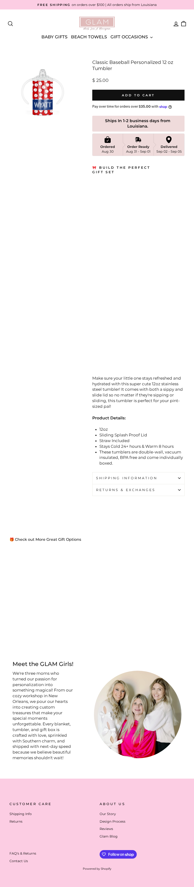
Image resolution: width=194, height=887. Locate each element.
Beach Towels (89, 37)
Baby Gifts (54, 37)
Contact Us (18, 861)
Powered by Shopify (97, 868)
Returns (15, 821)
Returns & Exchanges (126, 490)
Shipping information (127, 478)
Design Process (112, 821)
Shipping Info (20, 814)
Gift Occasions (129, 37)
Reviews (106, 829)
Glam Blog (109, 836)
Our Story (108, 814)
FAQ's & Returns (22, 853)
